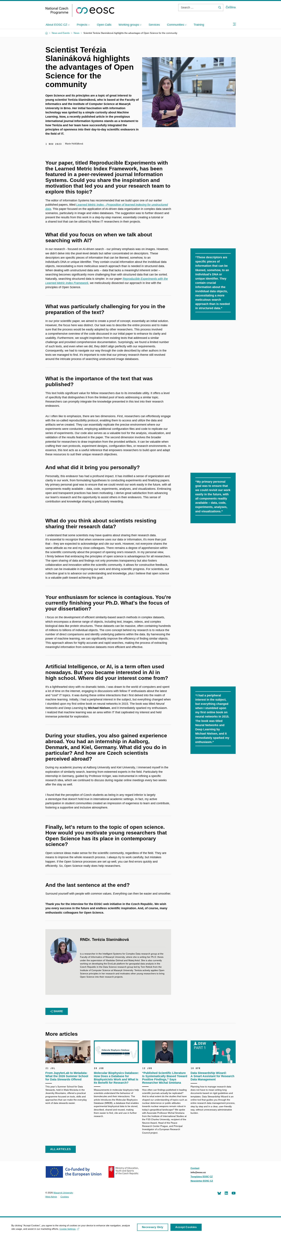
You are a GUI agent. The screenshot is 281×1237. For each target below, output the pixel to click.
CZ (211, 1176)
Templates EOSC (200, 1176)
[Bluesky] (219, 1193)
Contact (195, 1168)
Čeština (231, 7)
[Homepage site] (79, 10)
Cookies (64, 1196)
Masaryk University (63, 1192)
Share (58, 1011)
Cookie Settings (68, 1229)
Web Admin (51, 1196)
